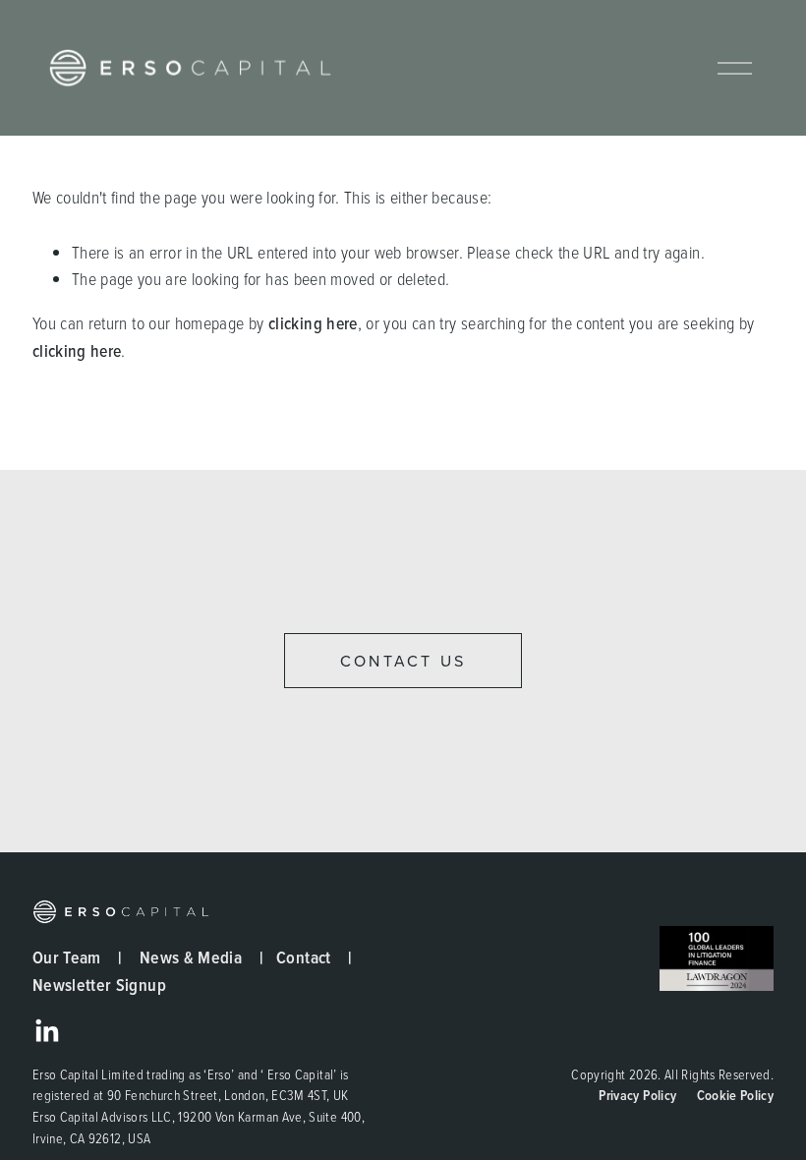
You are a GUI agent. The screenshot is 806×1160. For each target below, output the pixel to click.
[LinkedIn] (46, 1031)
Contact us (403, 660)
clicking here (313, 323)
